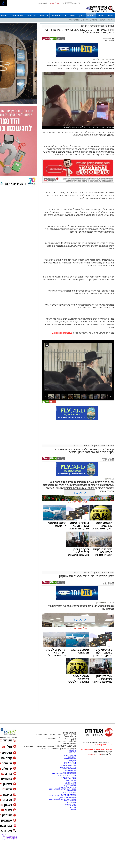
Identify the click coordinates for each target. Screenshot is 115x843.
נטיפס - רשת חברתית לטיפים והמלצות (62, 783)
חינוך (110, 20)
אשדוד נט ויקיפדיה (69, 780)
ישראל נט (72, 740)
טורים (72, 15)
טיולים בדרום (71, 790)
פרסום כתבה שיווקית (68, 782)
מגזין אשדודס (53, 736)
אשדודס (109, 26)
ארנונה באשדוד (70, 772)
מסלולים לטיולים (70, 788)
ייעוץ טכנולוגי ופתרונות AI (67, 763)
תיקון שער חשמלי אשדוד (67, 785)
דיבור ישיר (72, 729)
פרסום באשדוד (70, 778)
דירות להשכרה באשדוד (67, 755)
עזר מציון (107, 466)
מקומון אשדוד (71, 748)
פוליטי (67, 726)
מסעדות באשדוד (70, 751)
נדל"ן (81, 15)
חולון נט (73, 795)
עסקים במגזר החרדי (59, 733)
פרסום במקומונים (70, 746)
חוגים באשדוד (71, 770)
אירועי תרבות (71, 734)
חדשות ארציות (51, 726)
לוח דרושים (17, 15)
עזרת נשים (65, 736)
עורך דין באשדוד (70, 792)
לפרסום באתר (42, 3)
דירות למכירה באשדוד (68, 753)
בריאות (94, 20)
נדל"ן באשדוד (71, 738)
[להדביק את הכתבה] (52, 390)
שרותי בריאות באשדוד (68, 765)
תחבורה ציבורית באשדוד (45, 734)
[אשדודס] (96, 724)
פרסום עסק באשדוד (69, 756)
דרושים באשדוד (70, 768)
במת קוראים (62, 729)
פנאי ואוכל (60, 734)
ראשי (110, 15)
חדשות (101, 15)
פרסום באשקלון (70, 758)
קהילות (90, 15)
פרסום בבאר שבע (69, 760)
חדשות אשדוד (70, 724)
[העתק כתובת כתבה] (61, 39)
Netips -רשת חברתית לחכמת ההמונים (62, 777)
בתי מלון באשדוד (70, 743)
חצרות (102, 20)
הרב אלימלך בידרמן (103, 590)
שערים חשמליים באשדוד (67, 775)
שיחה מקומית (29, 734)
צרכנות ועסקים (58, 15)
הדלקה (107, 47)
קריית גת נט (71, 793)
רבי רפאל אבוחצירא (97, 47)
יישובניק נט (71, 745)
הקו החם (43, 736)
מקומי (74, 726)
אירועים (44, 15)
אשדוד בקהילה (74, 20)
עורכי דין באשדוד (70, 773)
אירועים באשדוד (70, 766)
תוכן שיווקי (72, 733)
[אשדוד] (100, 13)
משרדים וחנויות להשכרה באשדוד (64, 761)
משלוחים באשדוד (69, 750)
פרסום (73, 797)
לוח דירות (31, 15)
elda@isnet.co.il (94, 742)
